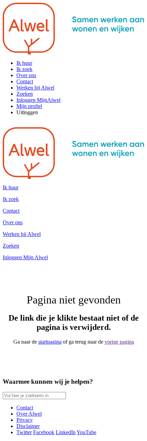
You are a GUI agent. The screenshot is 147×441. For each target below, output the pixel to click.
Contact (24, 407)
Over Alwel (29, 414)
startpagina (50, 342)
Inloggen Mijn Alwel (25, 257)
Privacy (24, 420)
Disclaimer (28, 426)
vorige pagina (119, 342)
